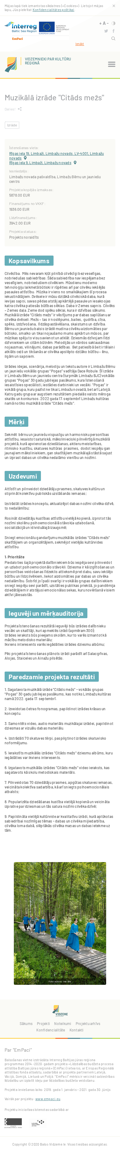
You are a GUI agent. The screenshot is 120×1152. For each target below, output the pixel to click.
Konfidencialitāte (50, 1030)
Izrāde (12, 125)
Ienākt (79, 44)
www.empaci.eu (47, 1099)
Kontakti (77, 1030)
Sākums (26, 1023)
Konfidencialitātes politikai (53, 10)
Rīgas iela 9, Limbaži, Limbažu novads (40, 162)
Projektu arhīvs (88, 1023)
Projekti (43, 1023)
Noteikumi (62, 1023)
